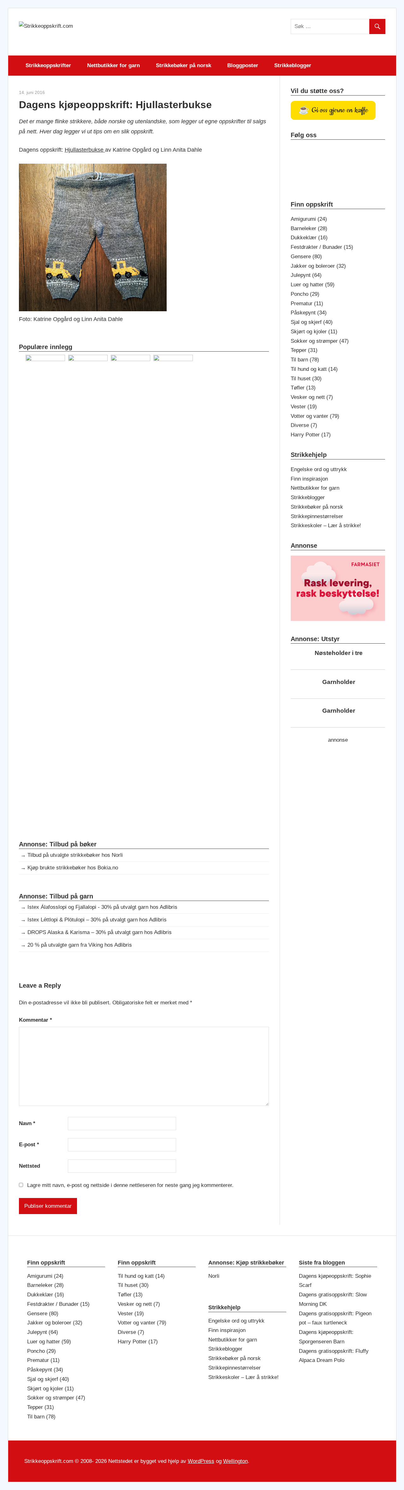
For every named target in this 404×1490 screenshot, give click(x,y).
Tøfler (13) (303, 388)
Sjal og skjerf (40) (312, 322)
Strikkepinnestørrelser (317, 516)
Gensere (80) (306, 257)
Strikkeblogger (292, 65)
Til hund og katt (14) (314, 369)
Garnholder (338, 682)
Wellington (235, 1461)
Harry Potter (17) (311, 435)
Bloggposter (242, 65)
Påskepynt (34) (309, 313)
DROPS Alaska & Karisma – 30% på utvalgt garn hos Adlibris (99, 932)
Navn (27, 1123)
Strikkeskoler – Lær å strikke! (326, 526)
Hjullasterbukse (85, 150)
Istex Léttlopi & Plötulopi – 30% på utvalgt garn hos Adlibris (97, 920)
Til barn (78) (305, 360)
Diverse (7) (304, 425)
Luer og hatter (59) (313, 285)
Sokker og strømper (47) (320, 341)
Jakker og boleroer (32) (318, 266)
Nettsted (29, 1166)
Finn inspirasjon (309, 479)
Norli (213, 1276)
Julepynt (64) (306, 275)
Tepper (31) (304, 350)
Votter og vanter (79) (315, 416)
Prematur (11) (307, 304)
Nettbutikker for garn (113, 65)
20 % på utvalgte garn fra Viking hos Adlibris (79, 945)
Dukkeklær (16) (309, 238)
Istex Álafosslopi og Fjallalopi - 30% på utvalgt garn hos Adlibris (102, 907)
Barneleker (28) (309, 228)
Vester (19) (304, 407)
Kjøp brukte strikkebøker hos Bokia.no (72, 868)
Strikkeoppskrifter (48, 65)
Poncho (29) (305, 294)
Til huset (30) (306, 379)
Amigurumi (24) (309, 219)
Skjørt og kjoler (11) (314, 332)
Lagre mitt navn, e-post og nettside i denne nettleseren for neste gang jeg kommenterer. (130, 1185)
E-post (29, 1145)
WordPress (201, 1461)
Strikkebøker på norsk (183, 65)
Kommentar (35, 1020)
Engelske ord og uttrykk (319, 469)
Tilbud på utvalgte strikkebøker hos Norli (75, 855)
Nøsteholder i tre (339, 653)
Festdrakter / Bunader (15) (322, 247)
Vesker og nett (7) (312, 397)
